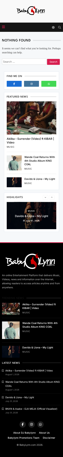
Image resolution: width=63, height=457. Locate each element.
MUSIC (10, 146)
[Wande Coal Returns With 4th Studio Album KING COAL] (14, 162)
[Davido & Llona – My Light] (14, 182)
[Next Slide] (51, 197)
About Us (44, 432)
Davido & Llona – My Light (39, 179)
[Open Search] (59, 27)
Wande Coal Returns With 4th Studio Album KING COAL (39, 161)
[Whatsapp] (48, 84)
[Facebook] (14, 84)
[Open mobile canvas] (3, 27)
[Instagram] (31, 84)
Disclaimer (49, 437)
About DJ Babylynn (24, 432)
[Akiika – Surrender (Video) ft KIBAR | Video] (31, 118)
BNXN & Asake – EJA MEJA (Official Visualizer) (31, 408)
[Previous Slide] (45, 197)
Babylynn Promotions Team (23, 437)
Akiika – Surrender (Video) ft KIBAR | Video (29, 370)
